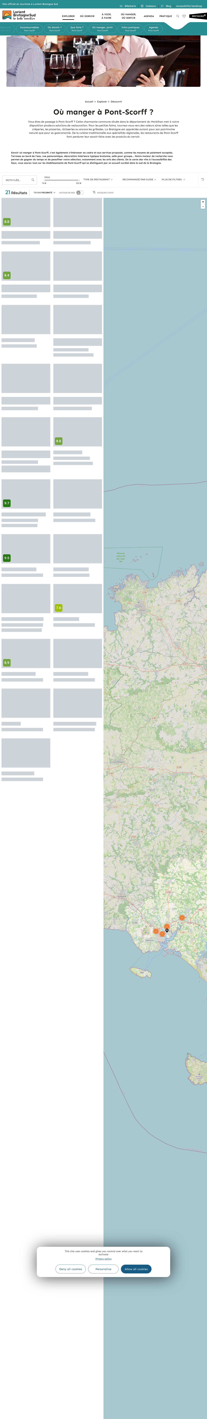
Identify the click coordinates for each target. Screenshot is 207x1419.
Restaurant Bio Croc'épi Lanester (21, 235)
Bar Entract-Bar (66, 619)
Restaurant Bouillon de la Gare (22, 400)
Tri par (42, 192)
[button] (9, 29)
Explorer (102, 101)
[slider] (44, 180)
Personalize (103, 1269)
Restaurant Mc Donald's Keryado (73, 288)
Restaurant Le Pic (67, 452)
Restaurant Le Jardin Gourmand (70, 342)
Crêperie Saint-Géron (19, 569)
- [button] (203, 206)
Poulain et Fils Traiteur (71, 514)
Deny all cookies (70, 1269)
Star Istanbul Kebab (18, 773)
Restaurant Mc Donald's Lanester (73, 235)
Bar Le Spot (11, 724)
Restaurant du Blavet (70, 674)
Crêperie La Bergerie (19, 674)
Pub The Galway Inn (18, 340)
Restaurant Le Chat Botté (22, 619)
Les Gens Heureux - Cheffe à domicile (25, 454)
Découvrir (116, 101)
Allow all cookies (136, 1269)
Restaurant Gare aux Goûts (24, 514)
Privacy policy (103, 1258)
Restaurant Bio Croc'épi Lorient (21, 288)
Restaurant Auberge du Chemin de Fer (72, 400)
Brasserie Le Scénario (71, 569)
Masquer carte (105, 192)
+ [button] (203, 202)
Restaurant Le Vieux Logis (74, 724)
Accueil (89, 101)
